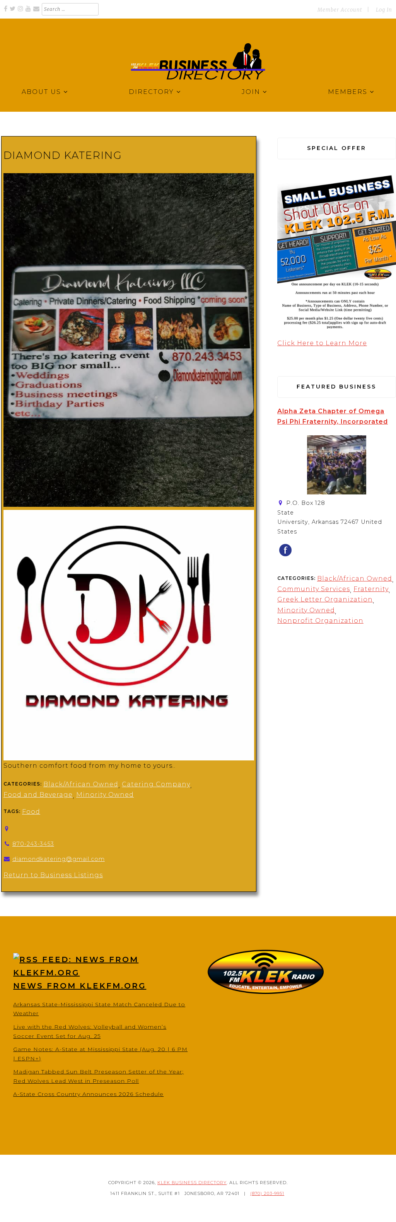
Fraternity (371, 589)
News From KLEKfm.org (79, 985)
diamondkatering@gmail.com (58, 859)
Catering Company (156, 784)
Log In (384, 10)
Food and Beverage (38, 794)
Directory (151, 91)
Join (251, 91)
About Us (41, 91)
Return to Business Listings (53, 875)
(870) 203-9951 (267, 1193)
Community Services (313, 589)
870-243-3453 (33, 843)
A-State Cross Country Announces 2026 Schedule (88, 1094)
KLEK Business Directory (192, 1182)
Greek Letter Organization (325, 599)
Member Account (339, 10)
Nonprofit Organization (320, 620)
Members (347, 91)
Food (31, 811)
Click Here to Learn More (322, 343)
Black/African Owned (80, 784)
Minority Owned (105, 794)
